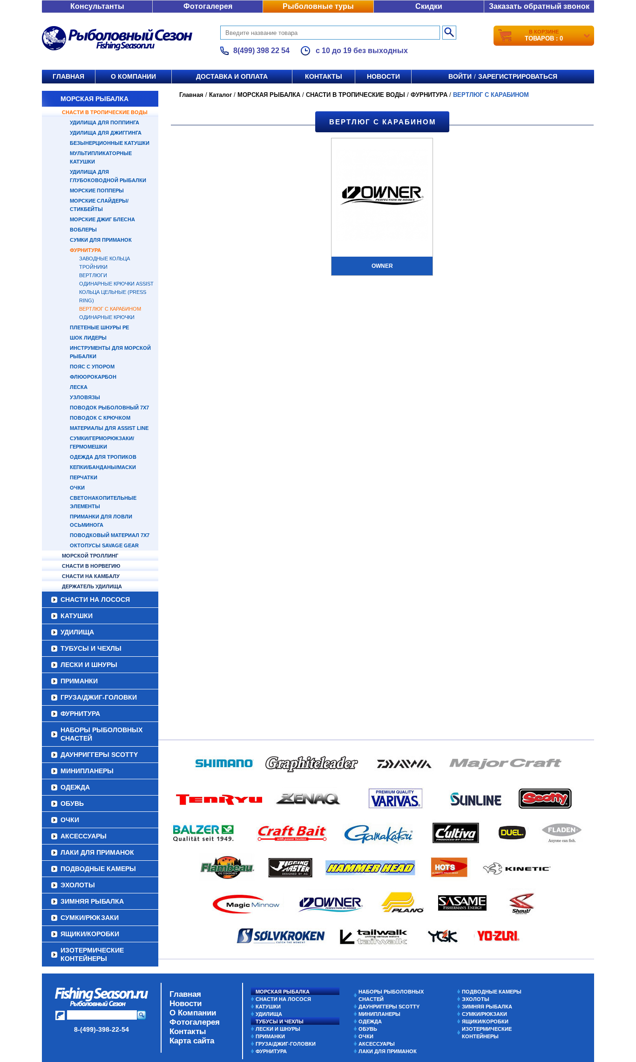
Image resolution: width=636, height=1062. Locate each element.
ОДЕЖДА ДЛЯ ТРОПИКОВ (103, 457)
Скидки (428, 6)
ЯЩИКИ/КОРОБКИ (90, 934)
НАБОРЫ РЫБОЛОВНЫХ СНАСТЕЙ (101, 734)
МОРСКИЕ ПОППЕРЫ (97, 190)
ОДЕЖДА (75, 787)
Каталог (220, 94)
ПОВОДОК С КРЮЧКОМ (100, 418)
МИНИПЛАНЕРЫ (87, 771)
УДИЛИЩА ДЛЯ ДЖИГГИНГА (106, 133)
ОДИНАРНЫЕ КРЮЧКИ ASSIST (116, 283)
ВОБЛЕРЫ (83, 229)
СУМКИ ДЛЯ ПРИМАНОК (101, 240)
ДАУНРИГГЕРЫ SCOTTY (99, 754)
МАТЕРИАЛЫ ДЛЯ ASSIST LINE (109, 428)
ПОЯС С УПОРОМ (92, 366)
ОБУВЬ (72, 803)
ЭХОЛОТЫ (78, 885)
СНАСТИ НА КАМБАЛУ (91, 576)
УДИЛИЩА (77, 632)
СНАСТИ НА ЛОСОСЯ (95, 599)
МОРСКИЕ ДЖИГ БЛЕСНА (102, 219)
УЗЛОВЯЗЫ (85, 397)
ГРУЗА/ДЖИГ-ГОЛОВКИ (99, 697)
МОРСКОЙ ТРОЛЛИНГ (90, 555)
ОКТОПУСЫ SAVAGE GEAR (104, 545)
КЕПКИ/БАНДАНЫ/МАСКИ (103, 467)
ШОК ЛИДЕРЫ (88, 337)
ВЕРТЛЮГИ (93, 275)
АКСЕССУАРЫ (84, 836)
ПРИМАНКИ (79, 681)
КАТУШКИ (77, 616)
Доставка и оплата (232, 76)
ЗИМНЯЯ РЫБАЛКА (92, 901)
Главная (68, 76)
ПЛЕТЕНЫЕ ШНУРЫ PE (99, 327)
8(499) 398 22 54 (261, 50)
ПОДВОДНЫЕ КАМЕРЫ (98, 868)
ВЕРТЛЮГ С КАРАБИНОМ (110, 309)
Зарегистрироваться (517, 76)
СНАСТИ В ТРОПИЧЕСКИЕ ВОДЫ (105, 112)
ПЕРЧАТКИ (83, 477)
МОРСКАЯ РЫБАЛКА (95, 98)
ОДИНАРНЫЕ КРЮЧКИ (107, 317)
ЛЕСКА (79, 387)
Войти (460, 76)
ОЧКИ (77, 487)
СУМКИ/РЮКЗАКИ (90, 917)
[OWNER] (382, 196)
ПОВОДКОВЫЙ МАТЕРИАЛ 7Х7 (109, 535)
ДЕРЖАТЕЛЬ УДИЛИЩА (92, 586)
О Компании (192, 1012)
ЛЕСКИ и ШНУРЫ (89, 664)
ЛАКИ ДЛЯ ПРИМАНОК (97, 852)
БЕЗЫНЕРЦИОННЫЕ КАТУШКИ (109, 143)
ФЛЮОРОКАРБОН (93, 377)
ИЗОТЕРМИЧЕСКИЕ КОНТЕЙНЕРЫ (92, 954)
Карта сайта (191, 1040)
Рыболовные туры (318, 6)
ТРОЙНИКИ (93, 267)
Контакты (323, 76)
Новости (383, 76)
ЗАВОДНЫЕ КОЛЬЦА (104, 258)
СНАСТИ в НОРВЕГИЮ (91, 566)
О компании (133, 76)
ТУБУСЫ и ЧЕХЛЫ (91, 648)
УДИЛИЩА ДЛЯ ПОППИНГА (104, 122)
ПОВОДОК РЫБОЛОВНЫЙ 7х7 (109, 407)
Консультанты (97, 6)
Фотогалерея (207, 6)
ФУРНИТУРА (85, 250)
